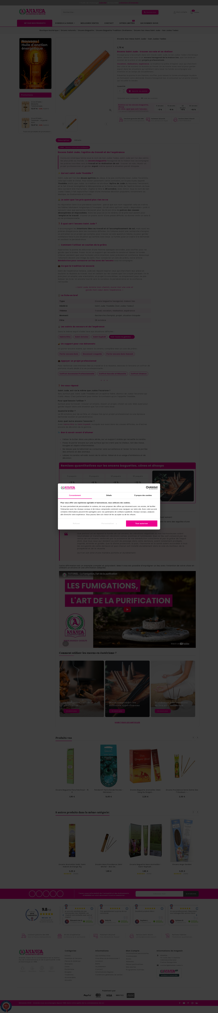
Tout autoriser (141, 523)
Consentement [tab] (75, 495)
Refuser (76, 523)
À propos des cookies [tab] (143, 495)
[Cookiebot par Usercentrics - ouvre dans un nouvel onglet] (148, 487)
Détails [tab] (109, 495)
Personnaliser (108, 523)
